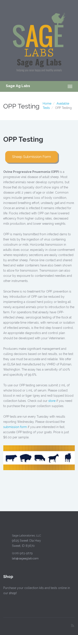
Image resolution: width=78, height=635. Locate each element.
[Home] (39, 34)
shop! (13, 593)
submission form (15, 427)
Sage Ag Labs (39, 62)
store (51, 401)
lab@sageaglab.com (25, 558)
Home (47, 103)
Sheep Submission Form (31, 157)
